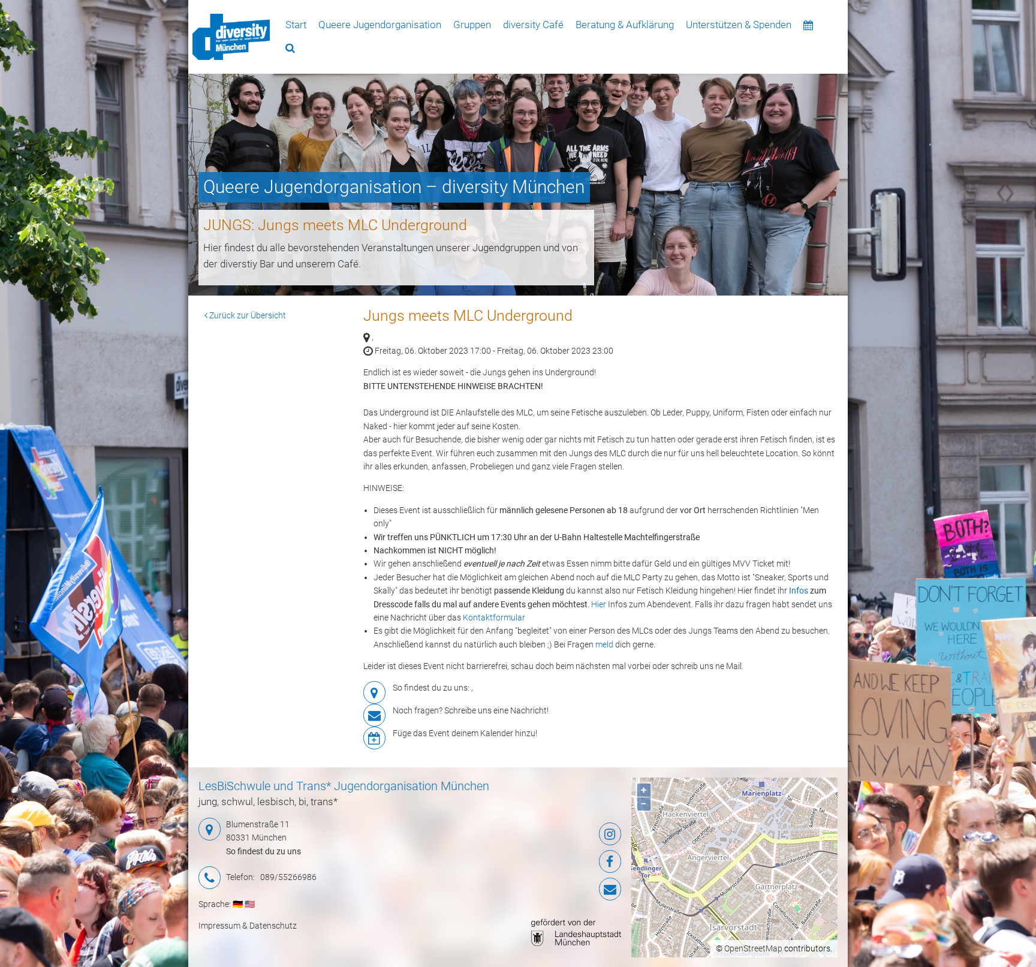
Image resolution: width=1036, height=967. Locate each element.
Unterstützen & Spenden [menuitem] (738, 25)
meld (604, 644)
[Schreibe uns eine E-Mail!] (550, 889)
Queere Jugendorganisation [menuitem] (379, 25)
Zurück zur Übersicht (246, 315)
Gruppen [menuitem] (472, 25)
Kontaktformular (494, 617)
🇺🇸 (250, 904)
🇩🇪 (238, 904)
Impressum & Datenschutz (247, 925)
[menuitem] (231, 36)
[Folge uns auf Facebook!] (550, 861)
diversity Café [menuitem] (533, 25)
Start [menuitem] (295, 25)
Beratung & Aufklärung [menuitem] (625, 25)
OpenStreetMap (753, 948)
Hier (598, 604)
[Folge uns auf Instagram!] (550, 834)
